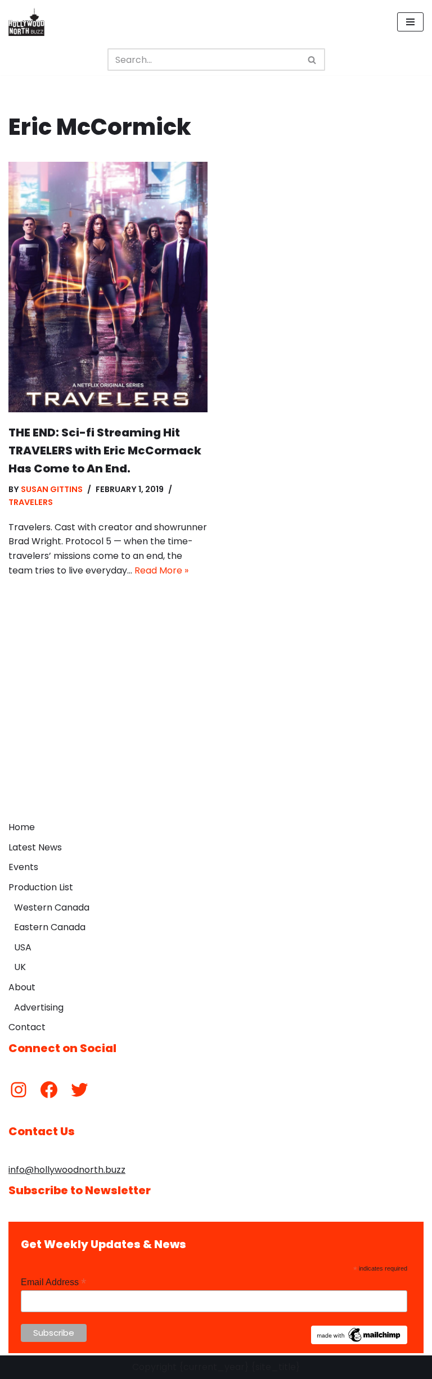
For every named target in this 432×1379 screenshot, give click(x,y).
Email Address (53, 1282)
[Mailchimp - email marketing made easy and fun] (359, 1341)
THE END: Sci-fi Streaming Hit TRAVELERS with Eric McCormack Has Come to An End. (104, 450)
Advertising (39, 1007)
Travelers (30, 502)
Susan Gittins (52, 489)
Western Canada (51, 907)
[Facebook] (49, 1090)
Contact (27, 1027)
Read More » (161, 570)
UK (20, 967)
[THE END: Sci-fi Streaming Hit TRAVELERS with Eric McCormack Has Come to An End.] (108, 287)
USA (23, 947)
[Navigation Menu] (410, 21)
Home (21, 827)
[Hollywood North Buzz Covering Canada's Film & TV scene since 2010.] (26, 22)
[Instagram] (18, 1090)
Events (23, 867)
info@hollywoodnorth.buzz (66, 1169)
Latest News (35, 847)
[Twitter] (79, 1090)
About (21, 987)
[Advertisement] (216, 731)
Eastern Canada (50, 927)
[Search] (312, 59)
